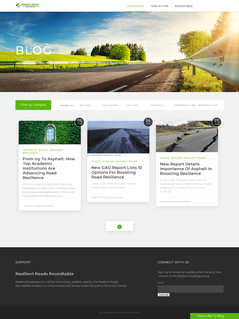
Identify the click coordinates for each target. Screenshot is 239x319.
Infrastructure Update (208, 107)
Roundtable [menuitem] (184, 6)
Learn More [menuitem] (135, 6)
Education (110, 105)
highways (157, 105)
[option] (90, 105)
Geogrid (132, 105)
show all (67, 105)
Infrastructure (185, 105)
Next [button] (220, 105)
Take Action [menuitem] (159, 6)
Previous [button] (55, 105)
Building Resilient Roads (90, 107)
